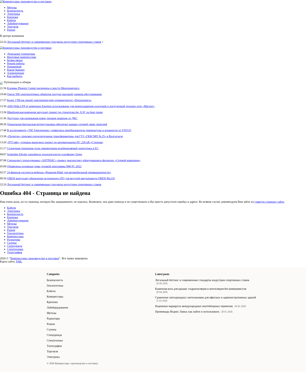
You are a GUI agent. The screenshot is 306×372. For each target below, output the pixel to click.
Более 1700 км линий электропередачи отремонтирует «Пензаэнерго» (49, 100)
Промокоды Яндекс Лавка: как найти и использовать (187, 311)
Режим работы (16, 63)
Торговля (12, 26)
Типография (14, 252)
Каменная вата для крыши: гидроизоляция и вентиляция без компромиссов (200, 288)
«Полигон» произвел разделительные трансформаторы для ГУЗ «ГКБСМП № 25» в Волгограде (65, 136)
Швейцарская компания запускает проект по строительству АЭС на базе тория (55, 112)
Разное (11, 29)
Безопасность (15, 10)
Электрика (13, 13)
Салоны (12, 242)
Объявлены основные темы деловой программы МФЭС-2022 (44, 166)
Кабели (11, 20)
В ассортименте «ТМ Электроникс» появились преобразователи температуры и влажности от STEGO (69, 130)
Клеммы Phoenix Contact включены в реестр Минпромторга (43, 88)
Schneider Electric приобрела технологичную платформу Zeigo (44, 154)
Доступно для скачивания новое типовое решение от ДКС (42, 118)
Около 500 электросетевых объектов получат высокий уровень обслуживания (54, 94)
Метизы (12, 7)
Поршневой (14, 66)
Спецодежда (14, 245)
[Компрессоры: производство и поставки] (26, 1)
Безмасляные (15, 60)
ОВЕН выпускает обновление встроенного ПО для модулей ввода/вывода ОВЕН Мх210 (61, 178)
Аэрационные (15, 72)
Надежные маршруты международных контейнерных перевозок (194, 306)
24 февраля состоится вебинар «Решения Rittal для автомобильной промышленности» (59, 172)
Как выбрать (14, 76)
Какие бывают (16, 69)
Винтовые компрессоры (21, 57)
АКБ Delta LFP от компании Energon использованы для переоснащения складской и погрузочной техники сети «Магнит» (81, 106)
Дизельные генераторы (21, 53)
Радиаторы (13, 239)
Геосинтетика (15, 233)
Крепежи (12, 17)
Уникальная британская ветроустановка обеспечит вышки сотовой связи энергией (57, 124)
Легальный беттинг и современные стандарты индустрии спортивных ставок (54, 41)
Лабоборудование (18, 23)
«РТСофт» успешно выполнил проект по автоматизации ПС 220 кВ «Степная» (55, 142)
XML (19, 261)
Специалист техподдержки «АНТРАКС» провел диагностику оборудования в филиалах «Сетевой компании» (73, 160)
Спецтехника (15, 249)
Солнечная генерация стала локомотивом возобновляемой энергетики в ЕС (53, 148)
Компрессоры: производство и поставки (34, 258)
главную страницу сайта (269, 201)
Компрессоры (15, 236)
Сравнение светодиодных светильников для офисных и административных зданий (205, 297)
